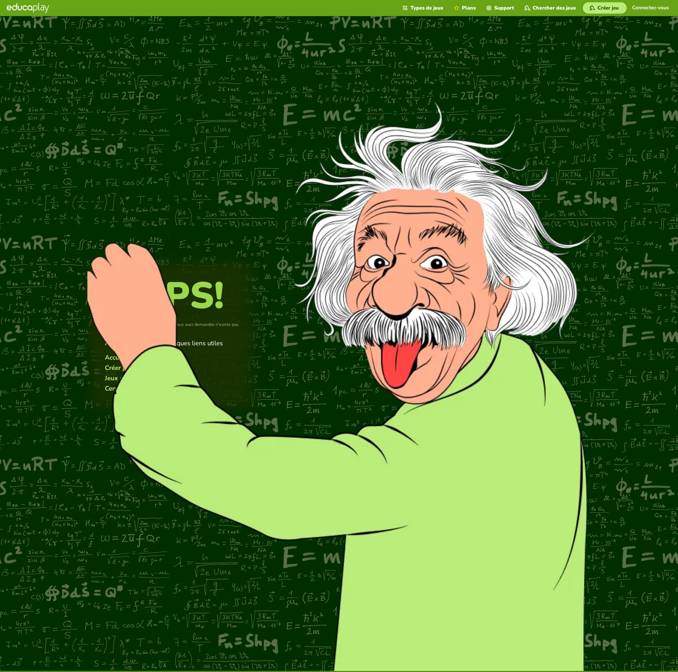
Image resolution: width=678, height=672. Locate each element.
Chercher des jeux (554, 8)
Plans (469, 8)
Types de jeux (427, 8)
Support (504, 8)
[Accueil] (28, 8)
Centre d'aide (124, 388)
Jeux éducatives (128, 378)
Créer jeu (118, 368)
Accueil (115, 357)
